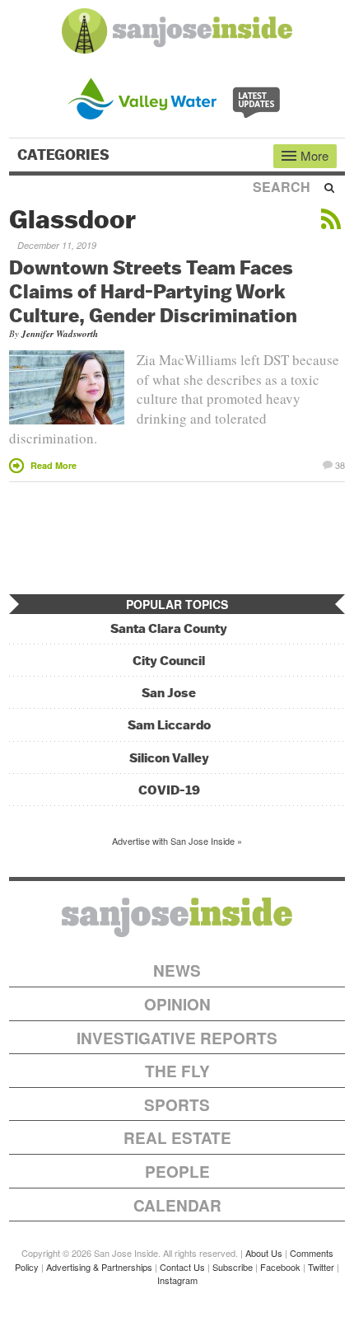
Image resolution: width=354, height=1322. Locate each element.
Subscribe (232, 1266)
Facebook (280, 1266)
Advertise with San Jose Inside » (177, 840)
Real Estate (177, 1138)
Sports (177, 1105)
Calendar (177, 1205)
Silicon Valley (169, 758)
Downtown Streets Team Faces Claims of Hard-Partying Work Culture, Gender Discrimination (153, 291)
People (177, 1171)
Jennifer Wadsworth (59, 333)
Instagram (177, 1280)
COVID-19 (169, 790)
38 (340, 464)
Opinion (177, 1004)
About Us (263, 1252)
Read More (53, 465)
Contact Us (182, 1266)
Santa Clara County (168, 628)
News (177, 970)
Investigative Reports (177, 1038)
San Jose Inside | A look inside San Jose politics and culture (177, 917)
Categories (65, 155)
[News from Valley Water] (177, 96)
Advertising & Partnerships (99, 1266)
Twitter (321, 1266)
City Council (169, 660)
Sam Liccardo (169, 725)
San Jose (169, 693)
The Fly (177, 1071)
